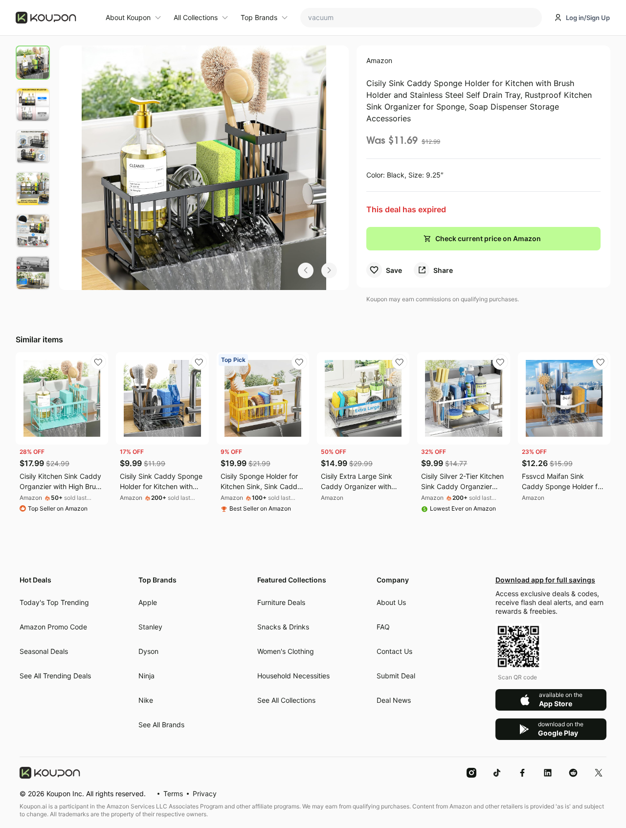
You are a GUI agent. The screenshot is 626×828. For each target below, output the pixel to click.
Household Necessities (293, 675)
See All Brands (161, 724)
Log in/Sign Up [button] (588, 18)
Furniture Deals (281, 602)
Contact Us (394, 651)
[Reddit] (573, 772)
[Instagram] (471, 772)
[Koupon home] (55, 17)
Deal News (394, 700)
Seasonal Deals (44, 651)
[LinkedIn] (548, 772)
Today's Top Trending (54, 602)
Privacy (205, 793)
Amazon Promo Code (53, 627)
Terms (173, 793)
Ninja (146, 675)
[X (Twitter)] (598, 772)
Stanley (150, 627)
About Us (391, 602)
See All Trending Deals (55, 675)
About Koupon (128, 17)
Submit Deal (396, 675)
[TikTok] (497, 772)
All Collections (196, 17)
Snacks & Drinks (283, 627)
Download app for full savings (545, 580)
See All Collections (286, 700)
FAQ (383, 627)
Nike (145, 700)
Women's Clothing (285, 651)
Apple (147, 602)
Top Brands (259, 17)
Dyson (148, 651)
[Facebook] (522, 772)
